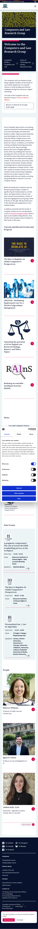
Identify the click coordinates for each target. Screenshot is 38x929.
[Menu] (35, 6)
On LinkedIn (9, 843)
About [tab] (31, 434)
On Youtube (9, 846)
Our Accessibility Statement (10, 873)
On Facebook (9, 850)
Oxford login (19, 906)
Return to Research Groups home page (16, 106)
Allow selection (19, 493)
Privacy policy (6, 906)
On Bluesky (22, 846)
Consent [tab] (6, 434)
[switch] (33, 469)
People (6, 670)
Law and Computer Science (19, 213)
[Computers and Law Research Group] (5, 6)
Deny (19, 498)
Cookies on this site (8, 870)
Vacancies (5, 875)
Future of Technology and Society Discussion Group (25, 63)
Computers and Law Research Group (13, 1)
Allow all (19, 488)
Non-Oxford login (7, 908)
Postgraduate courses (8, 860)
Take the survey (8, 920)
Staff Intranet (6, 885)
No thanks (20, 920)
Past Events (9, 525)
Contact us (14, 898)
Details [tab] (19, 434)
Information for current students (12, 883)
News (6, 417)
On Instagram (23, 843)
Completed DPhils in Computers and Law (9, 63)
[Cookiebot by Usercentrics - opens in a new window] (28, 429)
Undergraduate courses (9, 863)
